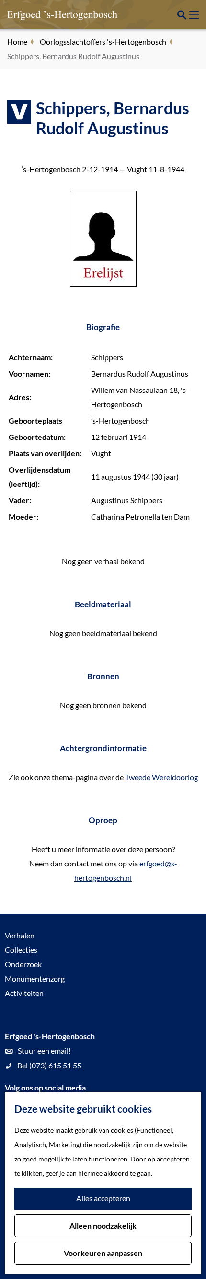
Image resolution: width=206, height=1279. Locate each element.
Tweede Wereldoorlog (161, 777)
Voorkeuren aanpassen (103, 1252)
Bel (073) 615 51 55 (49, 1065)
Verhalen (19, 935)
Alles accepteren (103, 1198)
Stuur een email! (44, 1050)
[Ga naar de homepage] (55, 14)
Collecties (21, 949)
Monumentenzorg (35, 978)
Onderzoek (23, 964)
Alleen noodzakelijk (103, 1225)
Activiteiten (24, 992)
